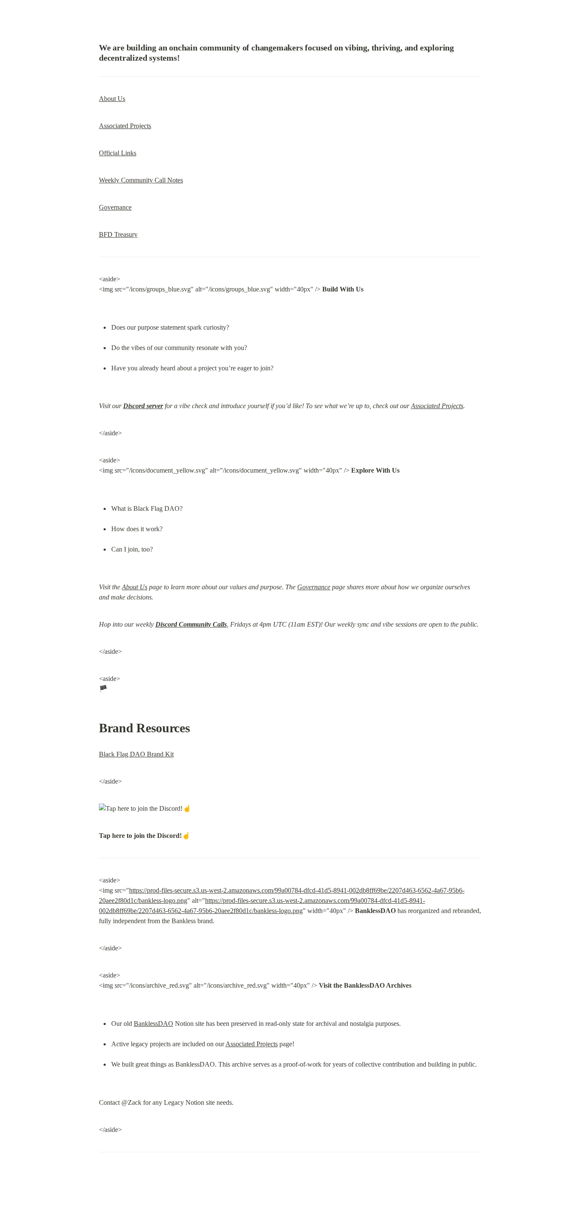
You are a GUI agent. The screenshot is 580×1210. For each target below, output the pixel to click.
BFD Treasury (118, 234)
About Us (112, 98)
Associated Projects (125, 125)
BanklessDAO (153, 1023)
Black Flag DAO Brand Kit (136, 754)
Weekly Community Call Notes (141, 180)
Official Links (117, 153)
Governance (115, 207)
